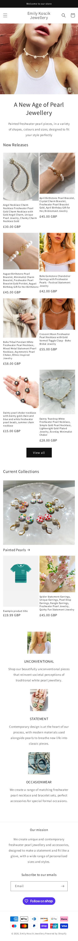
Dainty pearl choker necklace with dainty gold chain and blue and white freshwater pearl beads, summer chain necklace (19, 419)
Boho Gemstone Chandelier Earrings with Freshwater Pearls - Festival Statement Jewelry (55, 280)
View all (39, 453)
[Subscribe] (62, 886)
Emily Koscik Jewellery (32, 933)
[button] (5, 15)
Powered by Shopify (56, 933)
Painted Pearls (14, 550)
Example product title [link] (15, 610)
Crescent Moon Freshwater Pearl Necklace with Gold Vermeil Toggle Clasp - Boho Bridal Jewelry (55, 338)
